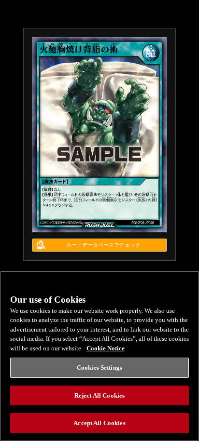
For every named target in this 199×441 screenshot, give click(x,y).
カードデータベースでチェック (103, 245)
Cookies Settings (99, 367)
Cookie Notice (105, 348)
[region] (99, 356)
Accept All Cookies (99, 423)
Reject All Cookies (99, 395)
